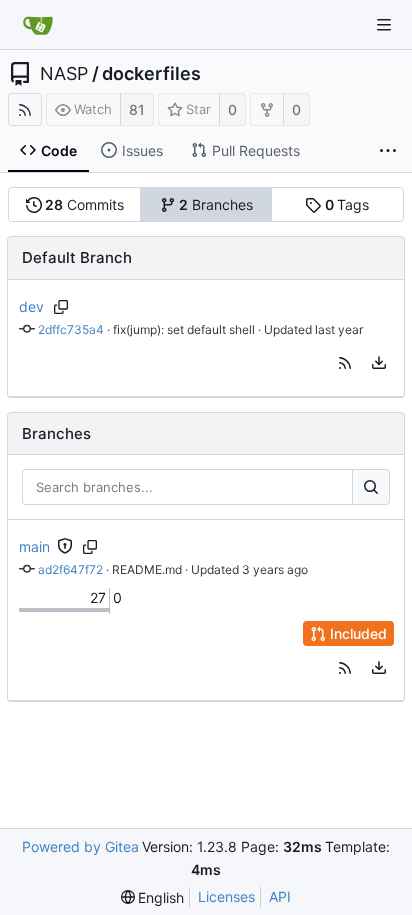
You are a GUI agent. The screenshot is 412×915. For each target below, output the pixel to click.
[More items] (388, 151)
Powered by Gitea (80, 846)
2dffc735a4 (71, 329)
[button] (345, 363)
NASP (64, 74)
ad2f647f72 (70, 569)
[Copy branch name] (61, 307)
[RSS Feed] (25, 109)
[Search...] (371, 487)
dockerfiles (151, 74)
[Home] (38, 25)
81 (137, 109)
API (280, 896)
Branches (216, 204)
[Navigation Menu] (384, 25)
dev (31, 306)
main (34, 546)
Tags (347, 204)
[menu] (379, 363)
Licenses (226, 896)
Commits (84, 204)
